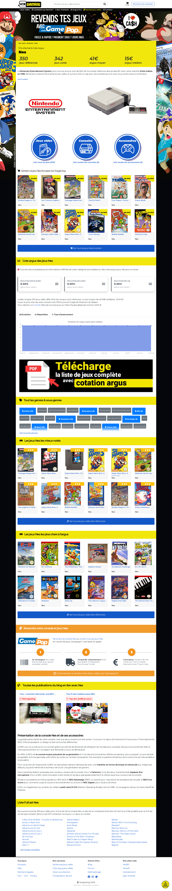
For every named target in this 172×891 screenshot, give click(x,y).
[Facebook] (89, 876)
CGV (26, 876)
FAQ (20, 868)
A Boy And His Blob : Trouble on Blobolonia (42, 820)
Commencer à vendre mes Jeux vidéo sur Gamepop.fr (87, 673)
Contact (108, 10)
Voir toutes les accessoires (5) (128, 162)
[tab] (25, 314)
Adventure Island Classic (33, 825)
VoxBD (126, 864)
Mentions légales (25, 872)
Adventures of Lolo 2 (32, 831)
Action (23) (28, 411)
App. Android (129, 876)
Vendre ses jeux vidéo (63, 864)
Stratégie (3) (132, 419)
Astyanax (71, 831)
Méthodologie (94, 872)
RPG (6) (139, 411)
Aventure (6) (89, 411)
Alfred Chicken (29, 842)
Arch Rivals (72, 825)
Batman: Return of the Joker (125, 831)
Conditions (95, 885)
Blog (90, 864)
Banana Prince (74, 845)
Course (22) (111, 427)
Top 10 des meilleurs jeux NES (80, 694)
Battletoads (117, 839)
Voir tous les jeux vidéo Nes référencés (87, 521)
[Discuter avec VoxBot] (165, 884)
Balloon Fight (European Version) (82, 842)
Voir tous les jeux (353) (44, 162)
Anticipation (72, 822)
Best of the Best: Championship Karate (129, 842)
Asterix (70, 828)
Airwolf (25, 839)
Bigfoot (115, 845)
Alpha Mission (73, 820)
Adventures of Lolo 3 (32, 834)
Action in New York (31, 822)
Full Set (37, 305)
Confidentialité (86, 885)
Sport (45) (40, 427)
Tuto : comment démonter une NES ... (37, 694)
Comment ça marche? (43, 10)
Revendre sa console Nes (64, 639)
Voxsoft (126, 868)
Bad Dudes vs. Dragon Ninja (80, 839)
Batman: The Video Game (123, 834)
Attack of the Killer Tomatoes (80, 836)
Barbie (115, 820)
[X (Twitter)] (96, 876)
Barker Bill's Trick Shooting (124, 822)
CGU (20, 876)
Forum (91, 868)
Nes (36, 43)
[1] (105, 4)
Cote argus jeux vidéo (63, 868)
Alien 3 (25, 845)
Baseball (116, 825)
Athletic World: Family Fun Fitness (83, 834)
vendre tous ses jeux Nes (91, 639)
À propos (22, 864)
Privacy (33, 876)
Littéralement (129, 872)
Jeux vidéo (25, 10)
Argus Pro (77, 10)
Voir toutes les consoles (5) (86, 162)
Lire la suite (22, 79)
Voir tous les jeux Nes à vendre (87, 248)
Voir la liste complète (30, 850)
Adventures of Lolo (31, 828)
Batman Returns (119, 828)
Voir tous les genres (28, 433)
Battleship (116, 836)
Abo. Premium (62, 10)
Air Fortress (27, 836)
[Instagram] (93, 876)
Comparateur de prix (62, 876)
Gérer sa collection (61, 872)
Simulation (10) (66, 419)
